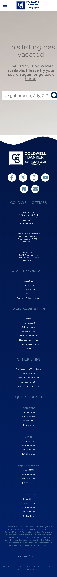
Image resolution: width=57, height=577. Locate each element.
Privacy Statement (28, 373)
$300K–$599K (28, 507)
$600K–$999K (28, 511)
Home (28, 318)
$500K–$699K (28, 412)
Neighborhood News (28, 340)
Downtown (28, 252)
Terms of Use (21, 556)
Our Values (29, 285)
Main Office (28, 212)
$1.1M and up (28, 425)
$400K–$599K (28, 445)
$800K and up (28, 454)
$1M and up (28, 516)
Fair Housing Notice (28, 382)
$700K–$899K (28, 416)
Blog (28, 348)
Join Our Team (28, 294)
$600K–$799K (28, 449)
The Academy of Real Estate (28, 369)
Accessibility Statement (28, 377)
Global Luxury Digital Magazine (28, 344)
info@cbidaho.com (28, 223)
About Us (28, 281)
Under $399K (28, 441)
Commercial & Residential (28, 233)
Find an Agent (28, 323)
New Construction (28, 335)
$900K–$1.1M (29, 421)
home (30, 78)
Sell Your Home (28, 327)
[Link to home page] (28, 5)
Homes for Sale (28, 331)
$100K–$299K (28, 503)
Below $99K (28, 499)
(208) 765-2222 (28, 220)
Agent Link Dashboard (28, 386)
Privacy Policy (34, 556)
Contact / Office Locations (28, 298)
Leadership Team (28, 289)
